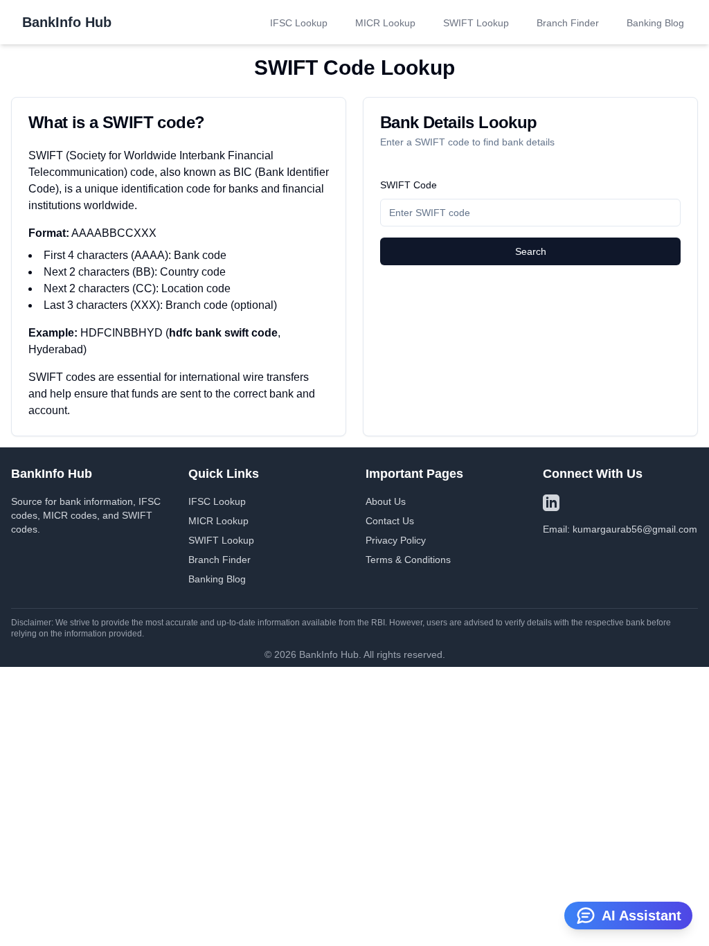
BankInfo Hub (66, 22)
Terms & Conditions (408, 559)
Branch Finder (568, 22)
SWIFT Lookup (476, 22)
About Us (386, 501)
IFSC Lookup (298, 22)
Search (530, 251)
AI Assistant (641, 915)
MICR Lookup (385, 22)
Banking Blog (655, 22)
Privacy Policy (396, 540)
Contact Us (390, 520)
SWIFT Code (408, 184)
